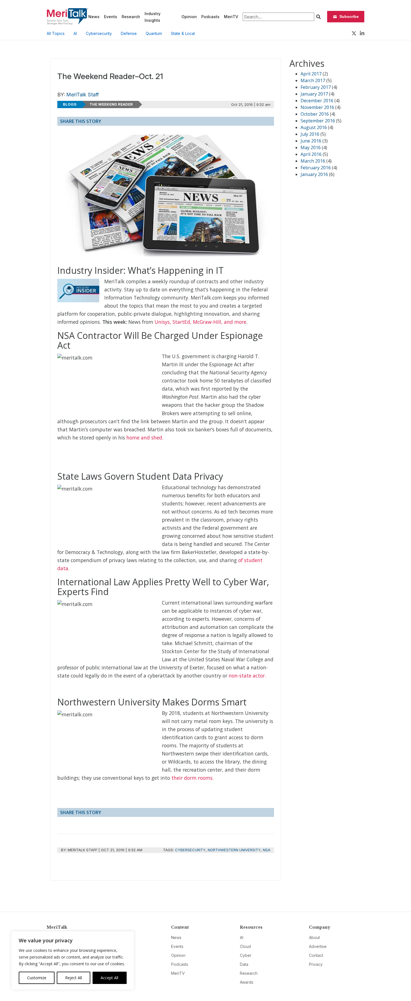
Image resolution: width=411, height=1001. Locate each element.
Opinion (189, 16)
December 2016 (317, 101)
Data (244, 964)
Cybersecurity (99, 33)
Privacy (316, 964)
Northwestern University (234, 850)
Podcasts (210, 16)
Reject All (73, 977)
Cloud (245, 946)
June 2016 (311, 141)
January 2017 (314, 94)
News (94, 16)
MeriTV (231, 16)
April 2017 (311, 74)
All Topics (56, 33)
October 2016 (315, 114)
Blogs (70, 104)
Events (110, 16)
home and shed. (144, 437)
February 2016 (316, 168)
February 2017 (316, 87)
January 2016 (314, 174)
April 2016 (311, 154)
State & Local (183, 33)
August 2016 (314, 127)
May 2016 (311, 147)
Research (131, 16)
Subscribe (349, 16)
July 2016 (310, 134)
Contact (316, 955)
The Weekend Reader (111, 104)
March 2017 (313, 80)
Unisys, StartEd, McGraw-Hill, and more (200, 321)
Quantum (154, 33)
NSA (266, 850)
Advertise (318, 946)
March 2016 (313, 161)
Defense (129, 33)
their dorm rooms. (192, 777)
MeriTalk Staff (82, 95)
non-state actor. (247, 675)
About (314, 937)
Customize (36, 977)
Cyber (245, 955)
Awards (246, 982)
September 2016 (318, 121)
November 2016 (317, 107)
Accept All (109, 977)
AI (75, 33)
